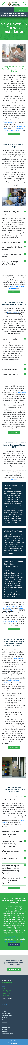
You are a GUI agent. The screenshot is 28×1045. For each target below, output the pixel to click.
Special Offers (6, 1027)
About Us (4, 1022)
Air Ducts (4, 1017)
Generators (5, 1020)
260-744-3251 (3, 4)
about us (14, 479)
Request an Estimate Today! (19, 15)
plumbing (11, 611)
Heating (4, 1011)
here (11, 553)
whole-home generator (10, 621)
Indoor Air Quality (7, 1015)
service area (22, 392)
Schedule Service (7, 9)
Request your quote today (13, 941)
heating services (11, 607)
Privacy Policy (14, 1040)
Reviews (4, 1029)
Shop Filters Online (21, 9)
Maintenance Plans (7, 1033)
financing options (8, 122)
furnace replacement (14, 313)
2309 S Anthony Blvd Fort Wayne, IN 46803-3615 (7, 992)
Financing (5, 1031)
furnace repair (18, 658)
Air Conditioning (6, 1013)
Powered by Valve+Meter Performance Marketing (14, 1042)
